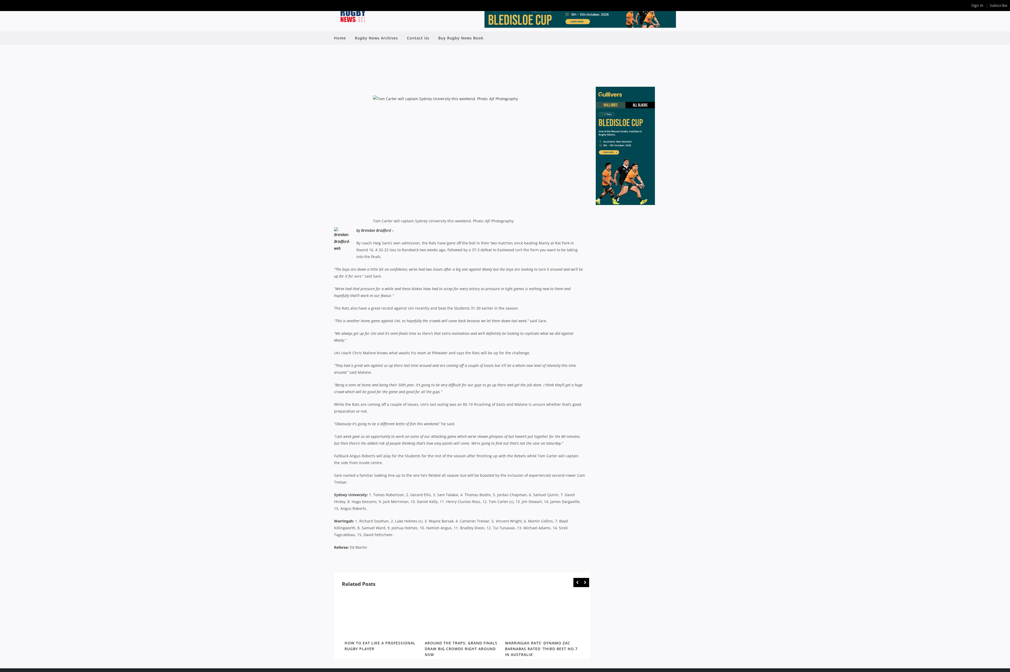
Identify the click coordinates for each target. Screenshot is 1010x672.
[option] (382, 623)
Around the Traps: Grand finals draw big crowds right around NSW (461, 648)
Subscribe (998, 5)
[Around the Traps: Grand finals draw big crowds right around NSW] (462, 615)
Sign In (977, 5)
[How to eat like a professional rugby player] (382, 615)
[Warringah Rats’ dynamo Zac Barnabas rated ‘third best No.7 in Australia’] (542, 615)
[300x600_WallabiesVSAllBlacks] (625, 203)
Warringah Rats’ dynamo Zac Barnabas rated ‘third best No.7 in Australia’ (541, 648)
